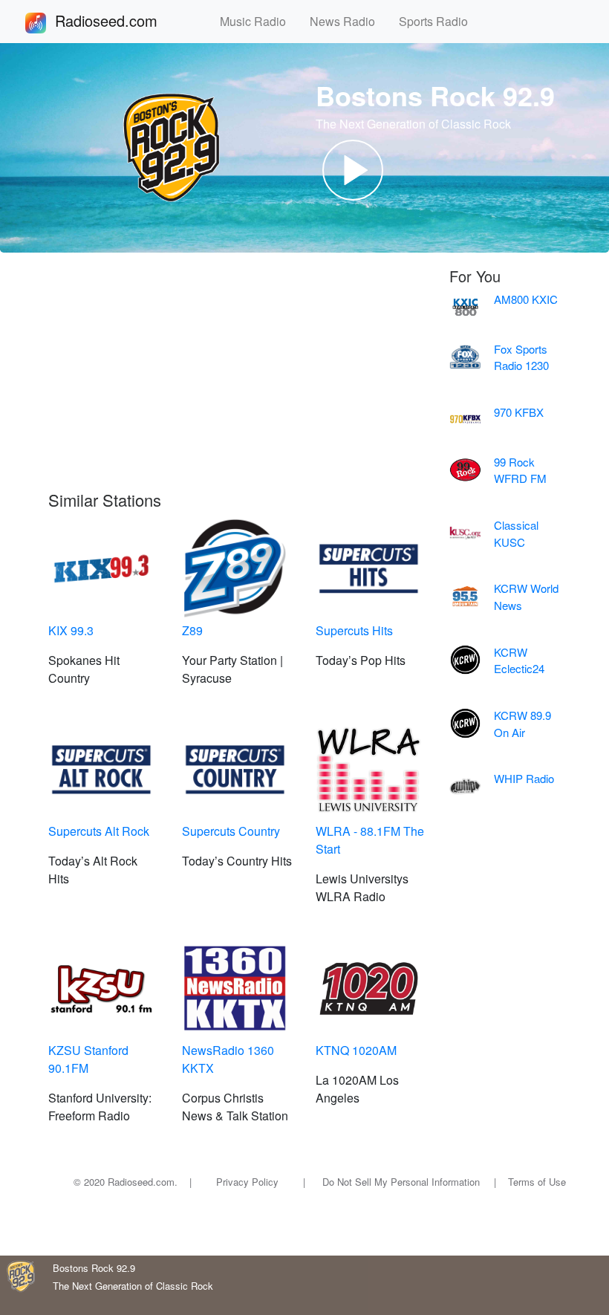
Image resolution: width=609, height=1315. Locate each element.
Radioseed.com (124, 20)
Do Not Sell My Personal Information (401, 1182)
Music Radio (259, 21)
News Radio (348, 21)
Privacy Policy (247, 1182)
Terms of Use (537, 1182)
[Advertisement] (237, 379)
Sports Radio (439, 21)
